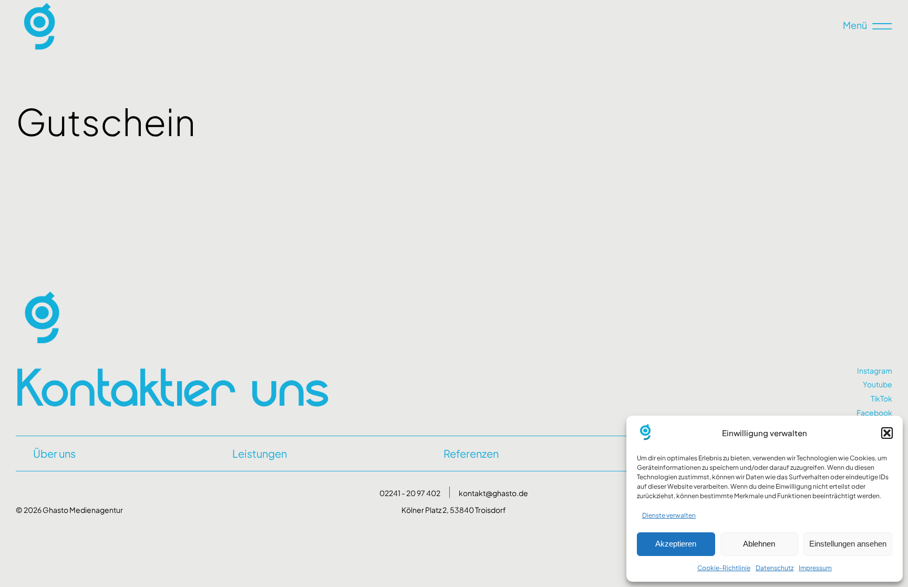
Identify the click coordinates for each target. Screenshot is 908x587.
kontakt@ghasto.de (493, 493)
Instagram (874, 370)
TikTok (881, 398)
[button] (887, 433)
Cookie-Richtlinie (723, 568)
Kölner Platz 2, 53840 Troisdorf (453, 509)
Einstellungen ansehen (847, 543)
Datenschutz (774, 568)
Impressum (815, 568)
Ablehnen (759, 543)
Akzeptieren (675, 543)
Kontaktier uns (172, 386)
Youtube (877, 384)
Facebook (874, 412)
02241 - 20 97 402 (409, 493)
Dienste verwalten (669, 515)
